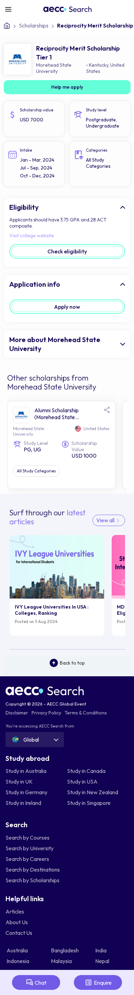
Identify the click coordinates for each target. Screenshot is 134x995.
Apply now (67, 306)
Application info (34, 284)
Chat (40, 982)
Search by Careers (27, 858)
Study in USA (82, 781)
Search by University (29, 848)
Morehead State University (53, 68)
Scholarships (33, 25)
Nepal (102, 961)
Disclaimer (16, 713)
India (101, 950)
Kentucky (98, 65)
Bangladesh (65, 950)
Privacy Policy (46, 713)
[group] (57, 585)
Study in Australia (25, 770)
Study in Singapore (89, 802)
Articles (14, 911)
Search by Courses (27, 837)
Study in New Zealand (92, 792)
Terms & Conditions (86, 713)
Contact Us (18, 932)
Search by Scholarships (32, 880)
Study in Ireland (23, 802)
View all (105, 520)
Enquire (103, 982)
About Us (16, 922)
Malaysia (62, 961)
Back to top (72, 663)
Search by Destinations (32, 869)
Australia (18, 950)
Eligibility (24, 207)
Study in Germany (26, 792)
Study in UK (19, 781)
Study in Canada (86, 770)
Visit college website (31, 235)
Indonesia (18, 961)
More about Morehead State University (54, 344)
